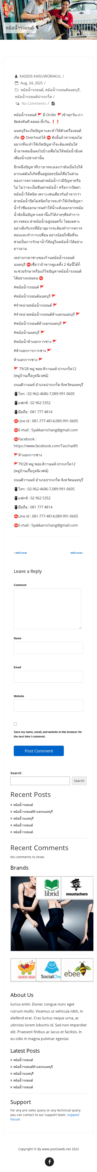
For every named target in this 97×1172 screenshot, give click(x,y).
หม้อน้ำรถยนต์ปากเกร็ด (33, 96)
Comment (20, 585)
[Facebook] (49, 1161)
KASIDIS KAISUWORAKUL (40, 76)
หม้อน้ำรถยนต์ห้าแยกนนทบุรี (33, 811)
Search (15, 773)
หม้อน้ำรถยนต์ (32, 89)
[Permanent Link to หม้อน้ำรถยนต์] (54, 103)
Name (17, 638)
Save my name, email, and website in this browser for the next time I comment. (48, 734)
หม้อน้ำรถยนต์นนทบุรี (62, 89)
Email (17, 667)
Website (19, 696)
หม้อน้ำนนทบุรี (23, 818)
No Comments (34, 103)
